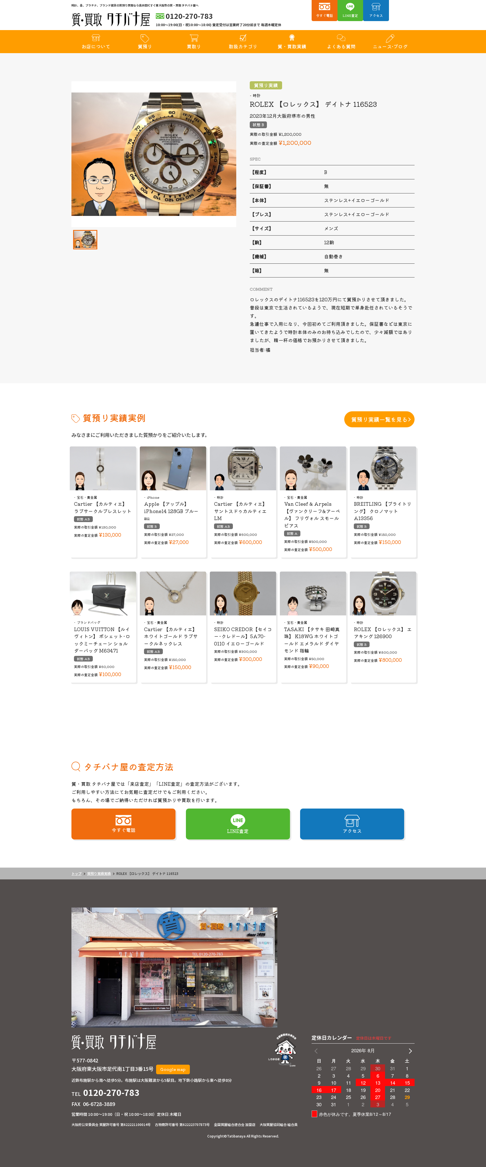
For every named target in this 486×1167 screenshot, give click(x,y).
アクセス (376, 15)
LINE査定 (350, 15)
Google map (173, 1069)
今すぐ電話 (324, 15)
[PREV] (317, 1050)
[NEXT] (409, 1050)
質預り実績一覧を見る (379, 419)
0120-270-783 (111, 1092)
